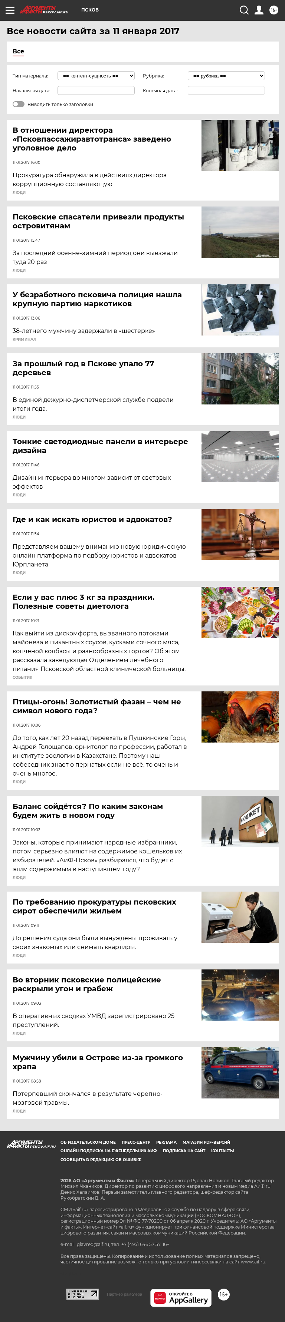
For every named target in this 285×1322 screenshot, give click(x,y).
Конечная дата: (160, 90)
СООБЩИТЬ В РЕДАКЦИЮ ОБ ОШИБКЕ (100, 1159)
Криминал (24, 339)
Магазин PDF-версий (206, 1142)
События (22, 678)
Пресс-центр (136, 1142)
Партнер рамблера (124, 1294)
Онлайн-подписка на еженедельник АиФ (108, 1151)
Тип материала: (30, 76)
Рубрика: (153, 76)
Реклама (166, 1142)
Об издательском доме (88, 1142)
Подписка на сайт (184, 1151)
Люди (19, 193)
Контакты (222, 1151)
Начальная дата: (31, 90)
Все (18, 51)
